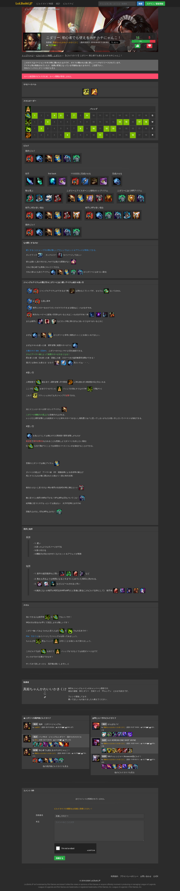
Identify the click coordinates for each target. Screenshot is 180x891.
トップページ (28, 55)
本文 (38, 821)
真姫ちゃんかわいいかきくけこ (65, 42)
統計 (58, 3)
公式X (155, 876)
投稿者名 (39, 815)
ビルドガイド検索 (44, 3)
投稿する (59, 858)
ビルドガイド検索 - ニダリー (49, 55)
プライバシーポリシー (129, 876)
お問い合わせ (145, 876)
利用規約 (114, 876)
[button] (137, 46)
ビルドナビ (68, 3)
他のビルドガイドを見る (124, 772)
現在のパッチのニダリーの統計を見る (39, 68)
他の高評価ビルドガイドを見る (55, 766)
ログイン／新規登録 (155, 3)
